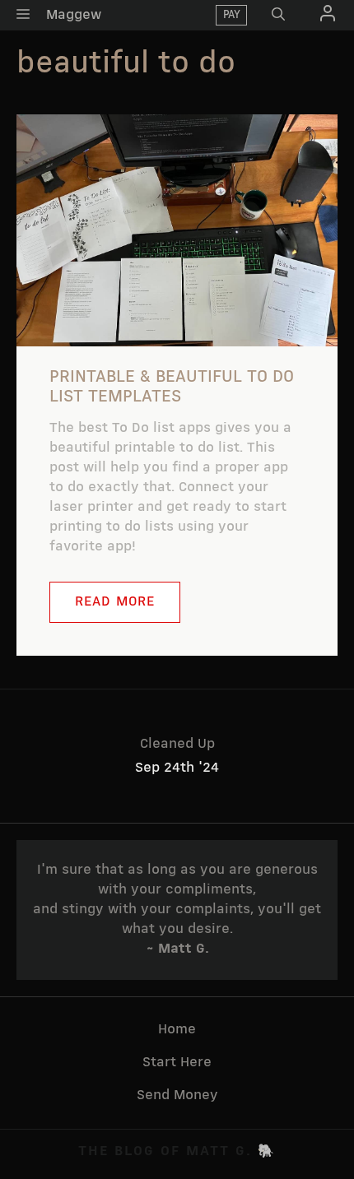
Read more (115, 602)
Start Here (177, 1062)
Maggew (73, 15)
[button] (278, 15)
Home (177, 1030)
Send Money (177, 1095)
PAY (231, 15)
